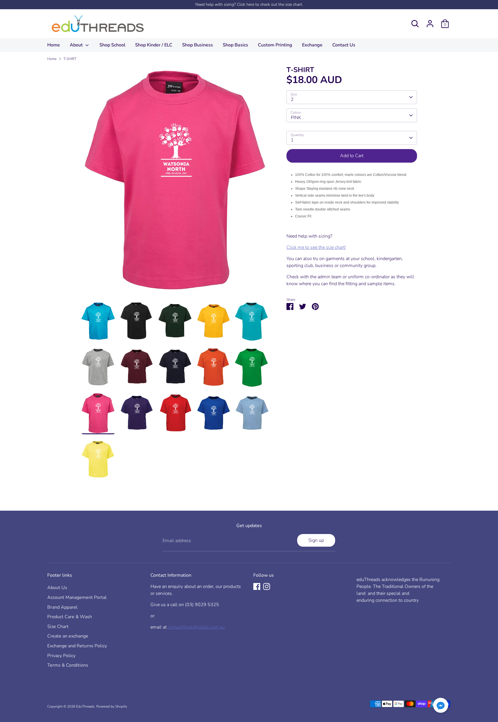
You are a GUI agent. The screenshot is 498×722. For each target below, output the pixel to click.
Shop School (112, 45)
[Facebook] (256, 586)
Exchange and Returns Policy (77, 646)
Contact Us (343, 45)
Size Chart (58, 626)
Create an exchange (67, 636)
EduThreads (85, 706)
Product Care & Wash (69, 617)
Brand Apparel (62, 607)
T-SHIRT (69, 59)
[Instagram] (266, 586)
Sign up (316, 540)
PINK (296, 117)
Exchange (312, 45)
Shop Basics (235, 45)
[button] (440, 706)
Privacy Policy (61, 656)
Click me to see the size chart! (316, 247)
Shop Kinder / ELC (153, 45)
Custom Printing (275, 45)
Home (53, 45)
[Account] (430, 23)
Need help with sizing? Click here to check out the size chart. (249, 4)
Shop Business (197, 45)
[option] (175, 183)
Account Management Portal (77, 597)
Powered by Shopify (111, 706)
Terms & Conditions (67, 665)
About (77, 45)
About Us (57, 587)
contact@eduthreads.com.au (196, 627)
